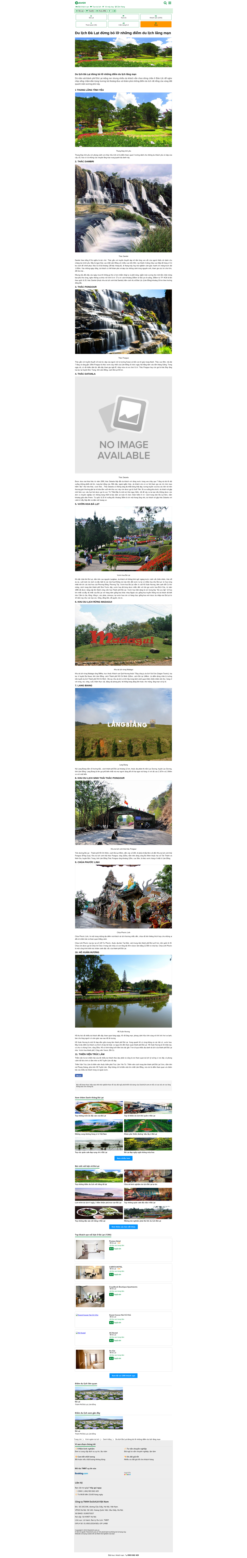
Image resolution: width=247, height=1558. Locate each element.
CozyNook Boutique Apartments (123, 1287)
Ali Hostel (113, 1333)
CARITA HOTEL (115, 1267)
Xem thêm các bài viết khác (123, 1227)
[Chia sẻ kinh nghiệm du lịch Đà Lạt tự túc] (148, 1176)
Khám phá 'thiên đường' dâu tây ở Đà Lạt (140, 1134)
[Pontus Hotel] (90, 1250)
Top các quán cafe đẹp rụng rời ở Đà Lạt (91, 1152)
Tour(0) (91, 11)
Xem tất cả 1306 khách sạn (123, 1376)
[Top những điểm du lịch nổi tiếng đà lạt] (99, 1176)
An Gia (112, 1351)
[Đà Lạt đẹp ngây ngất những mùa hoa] (148, 1144)
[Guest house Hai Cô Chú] (90, 1315)
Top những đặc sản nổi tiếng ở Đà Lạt (90, 1221)
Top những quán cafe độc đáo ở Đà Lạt (139, 1203)
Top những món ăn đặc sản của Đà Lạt (90, 1116)
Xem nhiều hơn (123, 1158)
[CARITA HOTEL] (90, 1272)
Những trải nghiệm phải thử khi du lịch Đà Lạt (142, 1221)
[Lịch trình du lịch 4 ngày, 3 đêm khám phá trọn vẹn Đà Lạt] (99, 1194)
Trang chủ (78, 1439)
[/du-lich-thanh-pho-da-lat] (99, 1393)
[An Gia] (90, 1359)
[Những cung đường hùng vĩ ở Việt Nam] (99, 1125)
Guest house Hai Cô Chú (120, 1315)
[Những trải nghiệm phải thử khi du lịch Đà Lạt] (148, 1212)
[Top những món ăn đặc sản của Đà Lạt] (99, 1107)
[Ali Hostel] (90, 1333)
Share (78, 1076)
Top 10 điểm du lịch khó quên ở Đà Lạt (139, 1116)
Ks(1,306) (102, 11)
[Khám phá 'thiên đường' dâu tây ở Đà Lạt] (148, 1125)
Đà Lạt (80, 11)
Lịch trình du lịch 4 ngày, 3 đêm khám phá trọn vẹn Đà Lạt (98, 1203)
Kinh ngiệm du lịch (92, 1439)
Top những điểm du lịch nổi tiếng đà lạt (91, 1184)
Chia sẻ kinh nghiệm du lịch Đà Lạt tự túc (140, 1184)
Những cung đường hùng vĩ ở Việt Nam (91, 1134)
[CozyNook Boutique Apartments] (90, 1297)
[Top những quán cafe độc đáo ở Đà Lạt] (148, 1194)
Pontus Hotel (115, 1241)
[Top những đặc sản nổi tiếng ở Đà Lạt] (99, 1212)
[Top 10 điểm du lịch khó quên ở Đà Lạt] (148, 1107)
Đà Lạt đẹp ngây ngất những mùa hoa (139, 1152)
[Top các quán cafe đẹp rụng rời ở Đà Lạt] (99, 1144)
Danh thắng (107, 1439)
